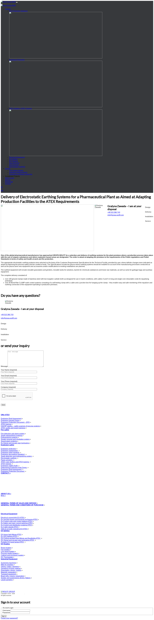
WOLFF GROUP (19, 593)
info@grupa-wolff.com (115, 215)
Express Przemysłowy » (9, 497)
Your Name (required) (9, 370)
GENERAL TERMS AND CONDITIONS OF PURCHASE (22, 505)
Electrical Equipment (17, 157)
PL (2, 187)
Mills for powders (7, 565)
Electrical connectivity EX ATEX (13, 517)
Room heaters (6, 548)
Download (9, 182)
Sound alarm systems (9, 441)
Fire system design (16, 170)
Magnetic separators (8, 572)
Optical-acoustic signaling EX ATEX (14, 529)
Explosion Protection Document (13, 471)
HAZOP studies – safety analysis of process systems (20, 426)
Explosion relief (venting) (10, 452)
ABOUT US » (6, 494)
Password (6, 613)
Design (7, 168)
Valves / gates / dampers (10, 566)
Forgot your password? (9, 618)
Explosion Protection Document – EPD (15, 422)
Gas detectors (14, 163)
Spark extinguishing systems (12, 435)
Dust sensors (14, 165)
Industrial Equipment (9, 559)
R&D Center (9, 178)
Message (4, 366)
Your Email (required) (9, 376)
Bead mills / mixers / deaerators (12, 576)
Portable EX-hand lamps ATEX (12, 542)
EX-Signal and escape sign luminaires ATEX (17, 540)
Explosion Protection (17, 60)
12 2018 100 (8, 477)
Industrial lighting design (18, 172)
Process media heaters (9, 553)
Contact (8, 184)
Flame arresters (7, 460)
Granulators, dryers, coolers (11, 570)
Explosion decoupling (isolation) (13, 454)
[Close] (2, 4)
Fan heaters (5, 549)
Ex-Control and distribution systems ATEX (16, 525)
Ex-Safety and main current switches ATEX (17, 523)
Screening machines (8, 563)
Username (6, 610)
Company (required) (8, 387)
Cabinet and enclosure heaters (12, 555)
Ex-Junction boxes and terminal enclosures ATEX (19, 519)
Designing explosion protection (20, 174)
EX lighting (13, 159)
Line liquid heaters (8, 551)
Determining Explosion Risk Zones (14, 467)
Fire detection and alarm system (13, 434)
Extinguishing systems (9, 437)
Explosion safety (7, 445)
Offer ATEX (5, 415)
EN (2, 190)
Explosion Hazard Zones (10, 420)
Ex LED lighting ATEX (9, 536)
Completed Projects (12, 176)
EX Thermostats (7, 557)
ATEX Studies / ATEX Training (20, 108)
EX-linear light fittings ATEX (11, 534)
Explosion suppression (9, 450)
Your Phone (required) (9, 381)
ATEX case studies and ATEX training (15, 462)
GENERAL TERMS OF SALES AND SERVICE (19, 503)
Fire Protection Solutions (18, 11)
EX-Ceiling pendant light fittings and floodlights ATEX (21, 538)
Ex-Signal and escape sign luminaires (15, 443)
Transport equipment (8, 574)
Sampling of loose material (11, 568)
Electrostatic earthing (9, 458)
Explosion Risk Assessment (11, 418)
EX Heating (13, 161)
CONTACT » (5, 473)
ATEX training (6, 424)
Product (8, 9)
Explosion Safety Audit (9, 466)
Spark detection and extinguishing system (16, 456)
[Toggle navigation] (17, 2)
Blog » (3, 495)
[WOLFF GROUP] (8, 591)
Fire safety (5, 430)
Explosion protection (8, 449)
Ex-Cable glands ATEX (9, 527)
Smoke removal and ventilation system (15, 439)
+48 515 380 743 (113, 212)
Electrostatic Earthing (17, 167)
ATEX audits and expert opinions (13, 428)
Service (8, 180)
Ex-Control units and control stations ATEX (17, 521)
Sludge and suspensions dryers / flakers (15, 578)
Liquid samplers (7, 580)
